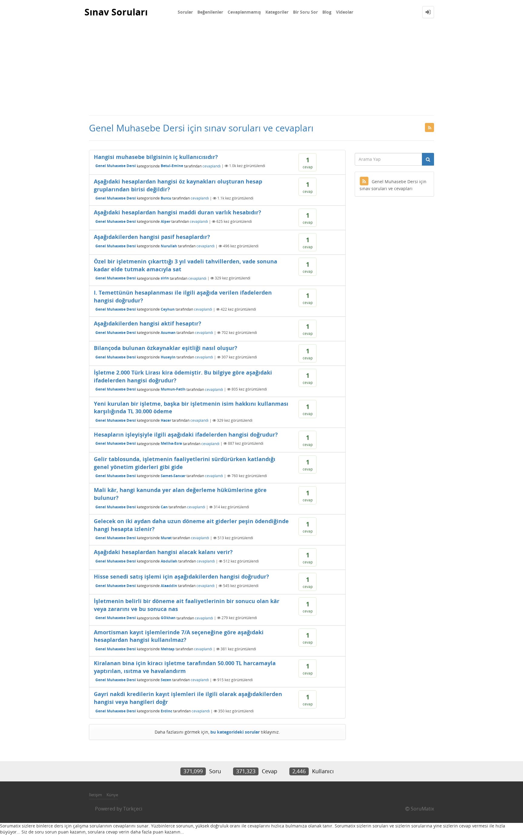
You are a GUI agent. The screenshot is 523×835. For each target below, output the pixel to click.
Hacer (166, 420)
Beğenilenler (210, 12)
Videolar (344, 12)
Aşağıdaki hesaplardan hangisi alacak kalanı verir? (163, 552)
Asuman (168, 332)
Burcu (166, 198)
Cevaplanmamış (244, 12)
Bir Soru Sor (305, 12)
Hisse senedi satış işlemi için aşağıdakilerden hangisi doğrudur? (181, 576)
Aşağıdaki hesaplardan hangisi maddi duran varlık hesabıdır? (177, 212)
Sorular (185, 12)
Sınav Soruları (116, 12)
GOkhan (168, 617)
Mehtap (168, 649)
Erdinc (166, 711)
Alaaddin (169, 585)
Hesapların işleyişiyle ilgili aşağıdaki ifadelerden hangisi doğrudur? (186, 434)
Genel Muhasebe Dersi (115, 165)
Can (164, 507)
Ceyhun (168, 309)
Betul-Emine (172, 165)
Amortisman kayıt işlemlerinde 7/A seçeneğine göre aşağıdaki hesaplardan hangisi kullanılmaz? (179, 636)
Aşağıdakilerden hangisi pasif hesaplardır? (152, 236)
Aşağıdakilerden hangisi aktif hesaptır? (147, 323)
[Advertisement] (261, 69)
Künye (112, 794)
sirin (165, 278)
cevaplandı (211, 165)
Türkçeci (132, 808)
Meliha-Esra (171, 443)
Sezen (166, 679)
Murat (166, 537)
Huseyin (168, 357)
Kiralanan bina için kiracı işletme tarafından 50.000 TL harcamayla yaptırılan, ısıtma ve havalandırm (185, 667)
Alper (165, 221)
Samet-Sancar (173, 475)
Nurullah (169, 246)
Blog (326, 12)
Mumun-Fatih (173, 389)
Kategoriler (276, 12)
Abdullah (169, 561)
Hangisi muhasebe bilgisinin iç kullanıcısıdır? (156, 156)
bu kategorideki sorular (235, 732)
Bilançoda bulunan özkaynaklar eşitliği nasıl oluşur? (165, 347)
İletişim (95, 794)
